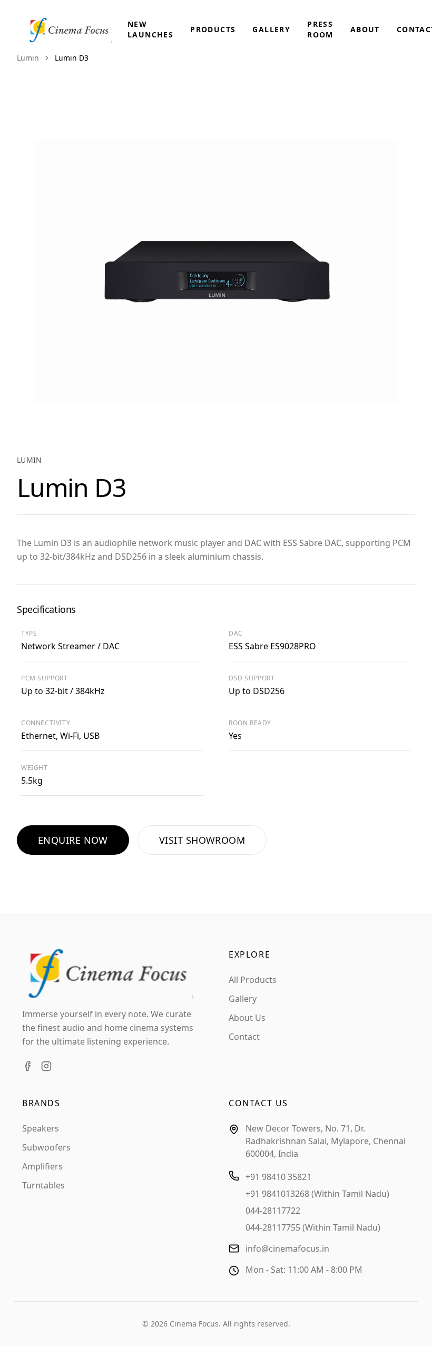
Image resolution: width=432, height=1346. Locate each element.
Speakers (40, 1128)
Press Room (320, 29)
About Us (247, 1017)
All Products (253, 980)
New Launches (150, 29)
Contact (244, 1036)
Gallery (271, 29)
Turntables (43, 1185)
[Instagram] (46, 1066)
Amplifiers (42, 1166)
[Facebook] (27, 1066)
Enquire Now (73, 840)
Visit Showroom (202, 840)
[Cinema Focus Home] (76, 30)
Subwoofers (46, 1147)
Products (212, 29)
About (365, 29)
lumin (28, 58)
